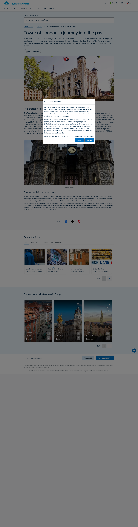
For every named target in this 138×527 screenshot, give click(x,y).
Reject (79, 140)
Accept (89, 140)
